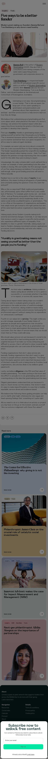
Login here (30, 754)
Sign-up (23, 746)
